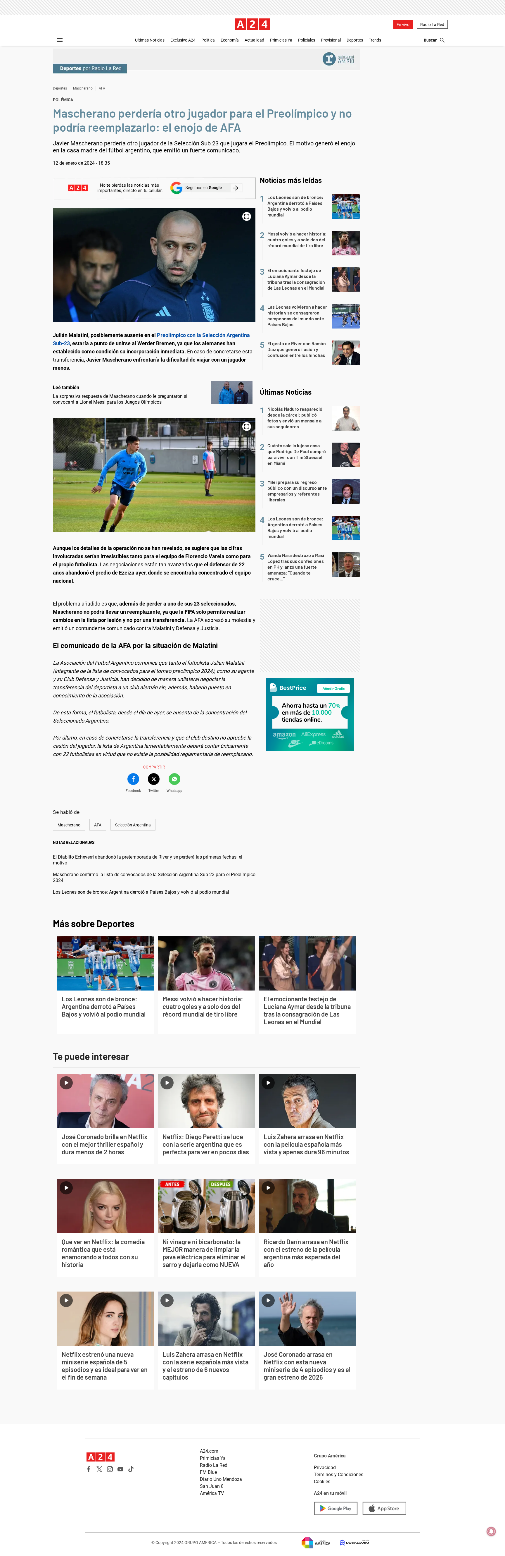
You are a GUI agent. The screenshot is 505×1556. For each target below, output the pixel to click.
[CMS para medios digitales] (350, 1542)
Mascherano (83, 88)
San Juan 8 (212, 1486)
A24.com (209, 1451)
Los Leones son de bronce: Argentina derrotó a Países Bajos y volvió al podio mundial (141, 892)
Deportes (355, 40)
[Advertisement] (310, 635)
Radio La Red (432, 24)
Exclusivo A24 (183, 40)
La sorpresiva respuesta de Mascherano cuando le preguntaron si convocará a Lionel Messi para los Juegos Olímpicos (120, 399)
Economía (230, 40)
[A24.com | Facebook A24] (89, 1469)
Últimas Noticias (150, 40)
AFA (102, 88)
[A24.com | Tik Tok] (131, 1469)
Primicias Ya (281, 40)
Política (208, 40)
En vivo (403, 24)
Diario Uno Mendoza (221, 1479)
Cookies (322, 1481)
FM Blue (208, 1472)
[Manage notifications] (491, 1531)
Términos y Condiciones (338, 1474)
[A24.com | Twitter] (99, 1469)
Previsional (331, 40)
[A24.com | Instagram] (110, 1469)
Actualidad (254, 40)
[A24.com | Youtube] (120, 1469)
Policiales (306, 40)
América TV (212, 1493)
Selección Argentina (133, 825)
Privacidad (325, 1467)
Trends (375, 40)
